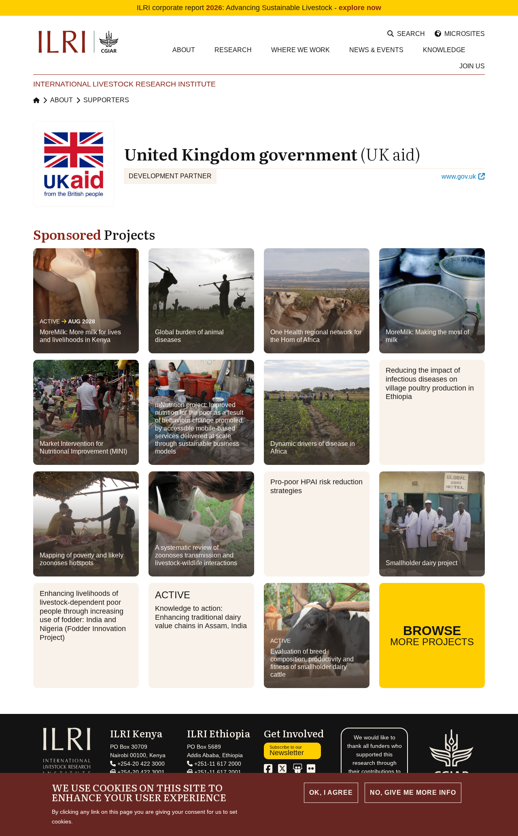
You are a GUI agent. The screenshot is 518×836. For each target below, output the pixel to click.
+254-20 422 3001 (140, 772)
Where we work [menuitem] (300, 49)
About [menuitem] (183, 49)
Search (411, 33)
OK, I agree (331, 792)
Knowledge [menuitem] (444, 49)
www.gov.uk (459, 176)
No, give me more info (413, 792)
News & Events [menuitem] (376, 49)
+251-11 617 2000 (217, 763)
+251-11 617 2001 (217, 772)
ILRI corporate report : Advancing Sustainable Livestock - (259, 8)
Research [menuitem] (233, 49)
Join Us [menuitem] (472, 66)
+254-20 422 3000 (140, 763)
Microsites (464, 33)
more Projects (432, 635)
